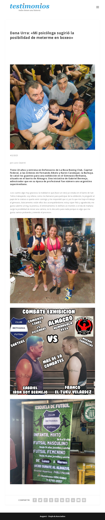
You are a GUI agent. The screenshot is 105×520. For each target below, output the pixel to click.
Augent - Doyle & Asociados (52, 516)
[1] (52, 302)
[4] (52, 483)
